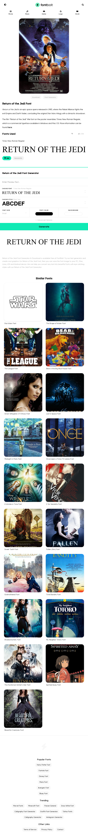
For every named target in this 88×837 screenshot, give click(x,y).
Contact (60, 830)
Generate (18, 158)
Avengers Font (43, 788)
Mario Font (43, 782)
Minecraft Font (33, 806)
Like (82, 134)
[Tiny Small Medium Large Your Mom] (14, 212)
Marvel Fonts (18, 806)
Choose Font (7, 188)
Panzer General (50, 806)
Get (7, 158)
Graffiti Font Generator (49, 812)
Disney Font (43, 776)
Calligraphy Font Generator (25, 812)
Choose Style (7, 199)
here (10, 127)
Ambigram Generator (54, 817)
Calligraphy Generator (33, 817)
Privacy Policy (46, 830)
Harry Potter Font (43, 765)
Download (36, 97)
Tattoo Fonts (67, 812)
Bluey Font (43, 794)
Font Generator (50, 97)
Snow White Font (67, 806)
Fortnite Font (43, 771)
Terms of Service (30, 830)
